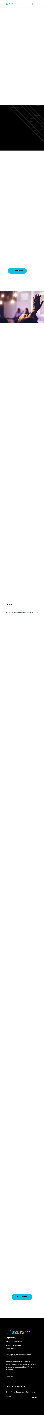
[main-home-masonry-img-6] (22, 804)
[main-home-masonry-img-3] (22, 759)
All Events (10, 604)
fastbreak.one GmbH (23, 1355)
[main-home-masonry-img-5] (22, 849)
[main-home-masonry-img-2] (22, 692)
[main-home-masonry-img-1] (22, 636)
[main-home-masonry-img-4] (22, 893)
